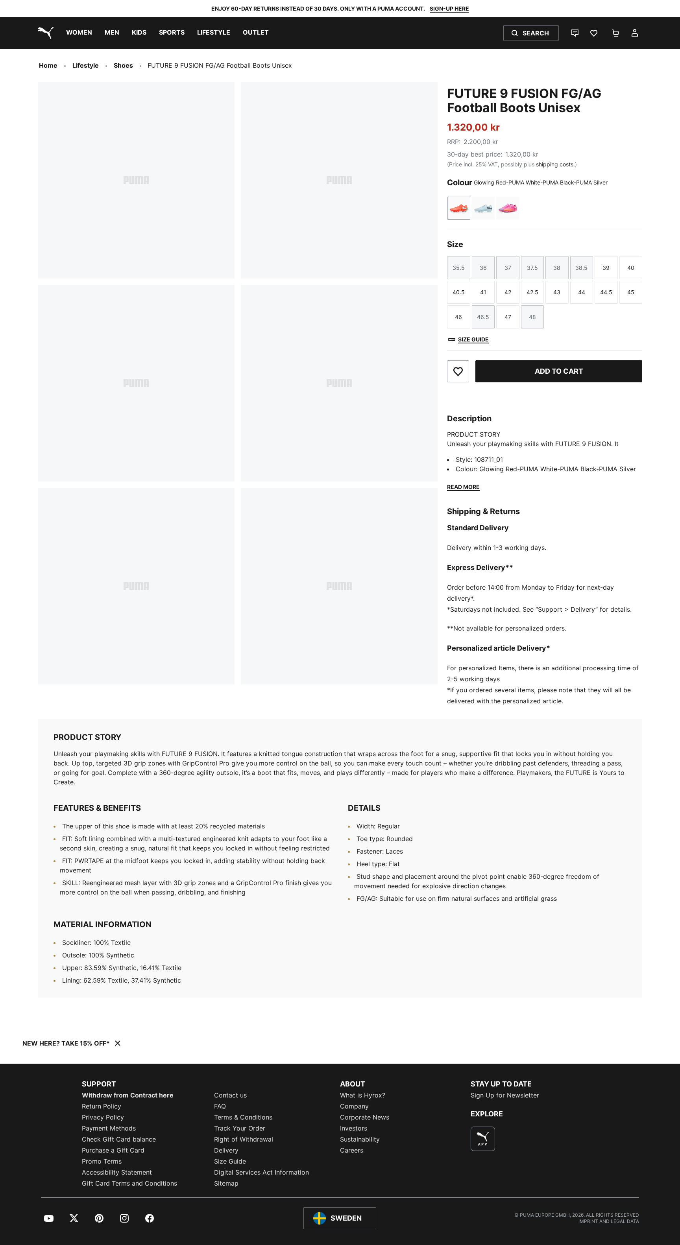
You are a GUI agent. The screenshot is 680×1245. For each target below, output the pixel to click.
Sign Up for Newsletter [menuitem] (505, 1095)
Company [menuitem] (354, 1106)
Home (48, 65)
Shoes (123, 65)
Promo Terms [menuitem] (102, 1161)
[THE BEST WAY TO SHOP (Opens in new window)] (483, 1139)
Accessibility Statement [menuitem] (117, 1172)
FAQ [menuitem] (220, 1106)
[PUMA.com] (44, 33)
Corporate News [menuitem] (364, 1117)
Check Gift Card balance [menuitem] (119, 1139)
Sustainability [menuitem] (360, 1139)
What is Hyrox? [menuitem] (362, 1095)
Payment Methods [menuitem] (109, 1128)
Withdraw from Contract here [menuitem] (128, 1095)
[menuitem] (79, 33)
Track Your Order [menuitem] (239, 1128)
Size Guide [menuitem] (230, 1161)
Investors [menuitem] (353, 1128)
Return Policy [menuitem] (101, 1106)
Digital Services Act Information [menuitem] (261, 1172)
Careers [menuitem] (351, 1150)
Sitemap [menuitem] (226, 1183)
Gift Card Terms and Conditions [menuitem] (129, 1183)
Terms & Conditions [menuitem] (243, 1117)
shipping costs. (555, 164)
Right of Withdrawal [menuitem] (243, 1139)
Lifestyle (85, 65)
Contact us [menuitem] (230, 1095)
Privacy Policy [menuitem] (103, 1117)
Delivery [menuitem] (226, 1150)
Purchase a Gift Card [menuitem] (113, 1150)
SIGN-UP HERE (449, 8)
